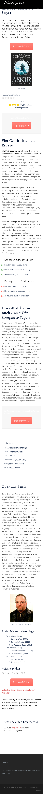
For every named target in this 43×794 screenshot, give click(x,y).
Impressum (6, 762)
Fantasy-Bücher (21, 46)
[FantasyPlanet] (14, 2)
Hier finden (20, 125)
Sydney (38, 790)
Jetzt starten (19, 420)
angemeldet (16, 728)
